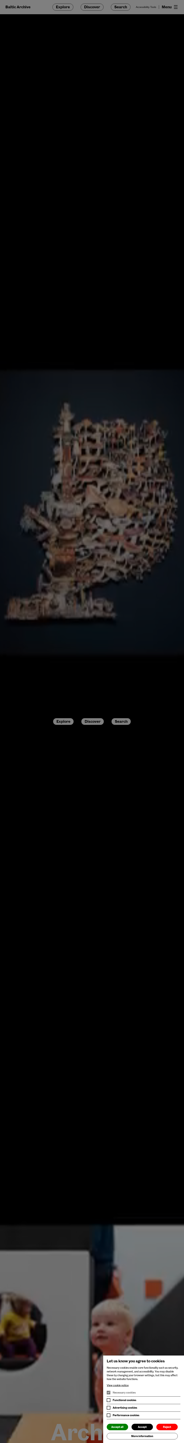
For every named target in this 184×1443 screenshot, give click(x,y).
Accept (142, 1427)
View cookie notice (118, 1385)
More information (142, 1436)
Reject (167, 1427)
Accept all (117, 1427)
